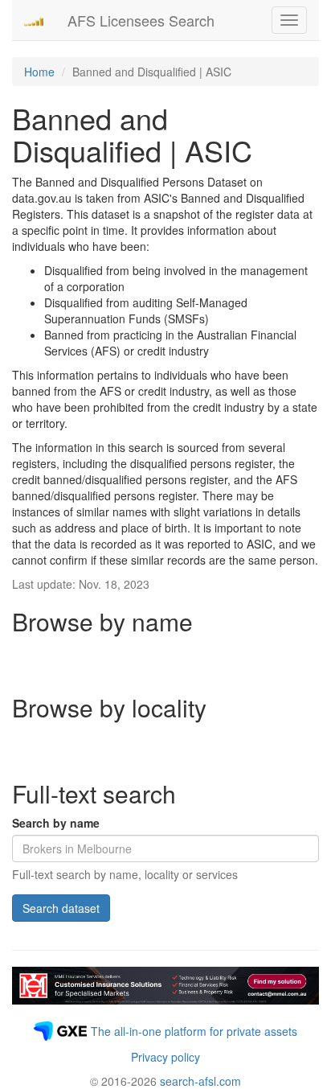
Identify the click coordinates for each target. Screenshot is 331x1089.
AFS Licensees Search (141, 20)
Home (39, 72)
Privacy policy (165, 1057)
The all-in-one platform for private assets (194, 1031)
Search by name (56, 823)
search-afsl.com (200, 1081)
